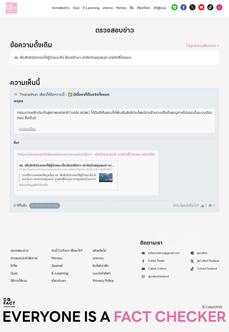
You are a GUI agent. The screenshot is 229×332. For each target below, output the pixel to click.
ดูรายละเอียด (27, 129)
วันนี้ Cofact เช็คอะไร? (67, 250)
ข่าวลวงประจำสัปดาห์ (24, 258)
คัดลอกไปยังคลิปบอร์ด (45, 205)
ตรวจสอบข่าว (61, 8)
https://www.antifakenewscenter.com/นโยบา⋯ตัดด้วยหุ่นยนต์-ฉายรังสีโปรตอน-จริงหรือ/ (86, 154)
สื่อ (132, 8)
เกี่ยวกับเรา (143, 8)
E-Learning (91, 8)
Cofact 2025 (9, 302)
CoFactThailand (210, 7)
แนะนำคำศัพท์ (101, 273)
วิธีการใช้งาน (19, 280)
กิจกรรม (121, 8)
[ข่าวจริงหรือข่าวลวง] (11, 8)
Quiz (76, 8)
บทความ (108, 8)
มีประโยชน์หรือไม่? (186, 205)
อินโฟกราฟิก (101, 265)
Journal (56, 265)
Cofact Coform (201, 7)
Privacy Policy (103, 280)
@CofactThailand (192, 7)
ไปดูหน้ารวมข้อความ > (202, 45)
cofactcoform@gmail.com (164, 253)
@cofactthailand (219, 7)
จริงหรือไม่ (99, 250)
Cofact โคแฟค (183, 7)
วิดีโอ (14, 265)
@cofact (174, 7)
